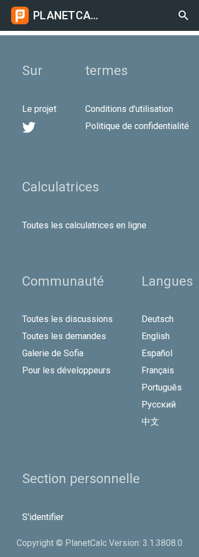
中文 (150, 421)
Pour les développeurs (66, 370)
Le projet (39, 109)
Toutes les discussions (67, 319)
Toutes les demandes (64, 336)
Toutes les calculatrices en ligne (84, 225)
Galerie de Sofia (52, 353)
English (156, 336)
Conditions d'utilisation (129, 109)
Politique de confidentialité (137, 126)
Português (162, 387)
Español (157, 353)
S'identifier (43, 517)
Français (158, 370)
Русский (159, 404)
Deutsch (158, 319)
